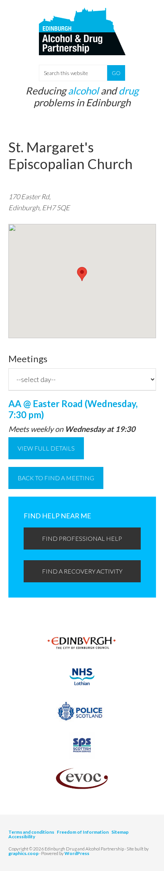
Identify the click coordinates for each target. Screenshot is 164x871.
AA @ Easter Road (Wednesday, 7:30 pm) (73, 409)
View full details (46, 448)
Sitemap (120, 832)
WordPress (76, 853)
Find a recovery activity (82, 571)
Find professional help (82, 538)
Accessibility (21, 836)
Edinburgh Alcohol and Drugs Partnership (82, 38)
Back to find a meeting (56, 477)
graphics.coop (23, 853)
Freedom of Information (83, 832)
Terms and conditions (31, 832)
